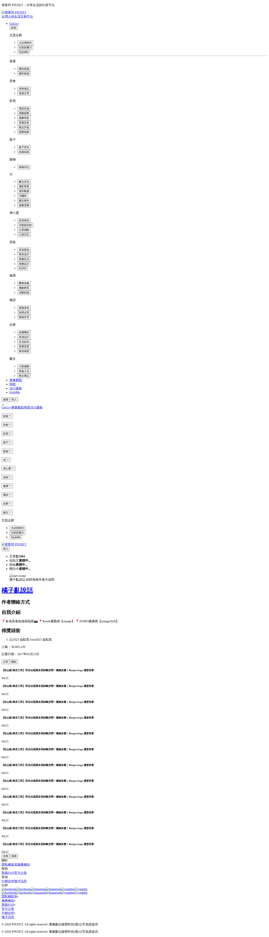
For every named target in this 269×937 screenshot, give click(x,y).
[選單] (3, 404)
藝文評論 (24, 127)
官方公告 (20, 872)
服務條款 (23, 864)
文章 (5, 661)
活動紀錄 (24, 292)
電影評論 (24, 108)
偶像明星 (24, 117)
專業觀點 (15, 380)
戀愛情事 (24, 132)
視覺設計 (24, 263)
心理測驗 (24, 229)
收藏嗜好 (24, 332)
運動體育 (24, 287)
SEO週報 (15, 388)
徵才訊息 (20, 881)
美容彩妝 (24, 249)
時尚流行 (24, 254)
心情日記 (24, 234)
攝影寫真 (24, 186)
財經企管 (24, 312)
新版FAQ (8, 872)
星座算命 (24, 220)
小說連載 (24, 366)
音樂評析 (24, 122)
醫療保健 (24, 283)
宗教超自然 (25, 225)
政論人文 (24, 371)
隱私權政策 (9, 864)
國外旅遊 (24, 73)
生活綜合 (24, 341)
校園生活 (24, 259)
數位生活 (24, 181)
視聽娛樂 (24, 113)
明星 (12, 384)
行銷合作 (8, 881)
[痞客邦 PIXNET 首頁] (14, 544)
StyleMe (23, 52)
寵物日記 (24, 167)
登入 (14, 399)
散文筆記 (24, 375)
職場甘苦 (24, 317)
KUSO (22, 268)
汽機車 (23, 195)
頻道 (13, 27)
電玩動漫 (24, 191)
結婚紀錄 (24, 151)
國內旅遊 (24, 68)
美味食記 (24, 88)
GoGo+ (14, 23)
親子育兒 (24, 147)
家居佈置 (24, 351)
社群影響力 (25, 47)
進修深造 (24, 307)
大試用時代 (25, 42)
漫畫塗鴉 (24, 205)
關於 (14, 661)
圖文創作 (24, 200)
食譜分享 (24, 93)
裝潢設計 (24, 337)
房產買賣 (24, 346)
